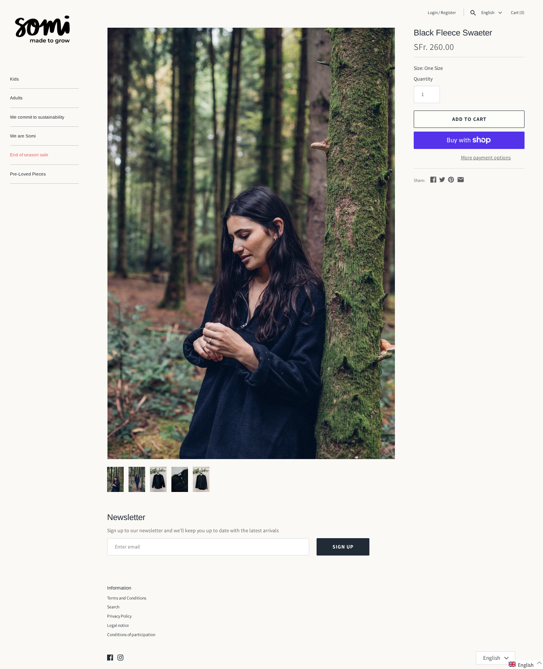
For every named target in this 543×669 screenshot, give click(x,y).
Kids (14, 79)
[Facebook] (110, 658)
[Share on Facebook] (433, 179)
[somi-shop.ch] (44, 31)
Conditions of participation (131, 634)
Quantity (423, 78)
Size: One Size (428, 68)
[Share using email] (460, 179)
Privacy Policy (119, 616)
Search (113, 606)
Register (448, 12)
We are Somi (23, 136)
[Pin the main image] (451, 179)
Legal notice (118, 625)
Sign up (343, 546)
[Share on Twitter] (442, 179)
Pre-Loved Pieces (28, 174)
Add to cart (469, 119)
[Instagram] (120, 658)
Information (119, 588)
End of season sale (29, 154)
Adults (16, 98)
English (488, 12)
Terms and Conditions (126, 598)
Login (433, 12)
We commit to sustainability (37, 117)
